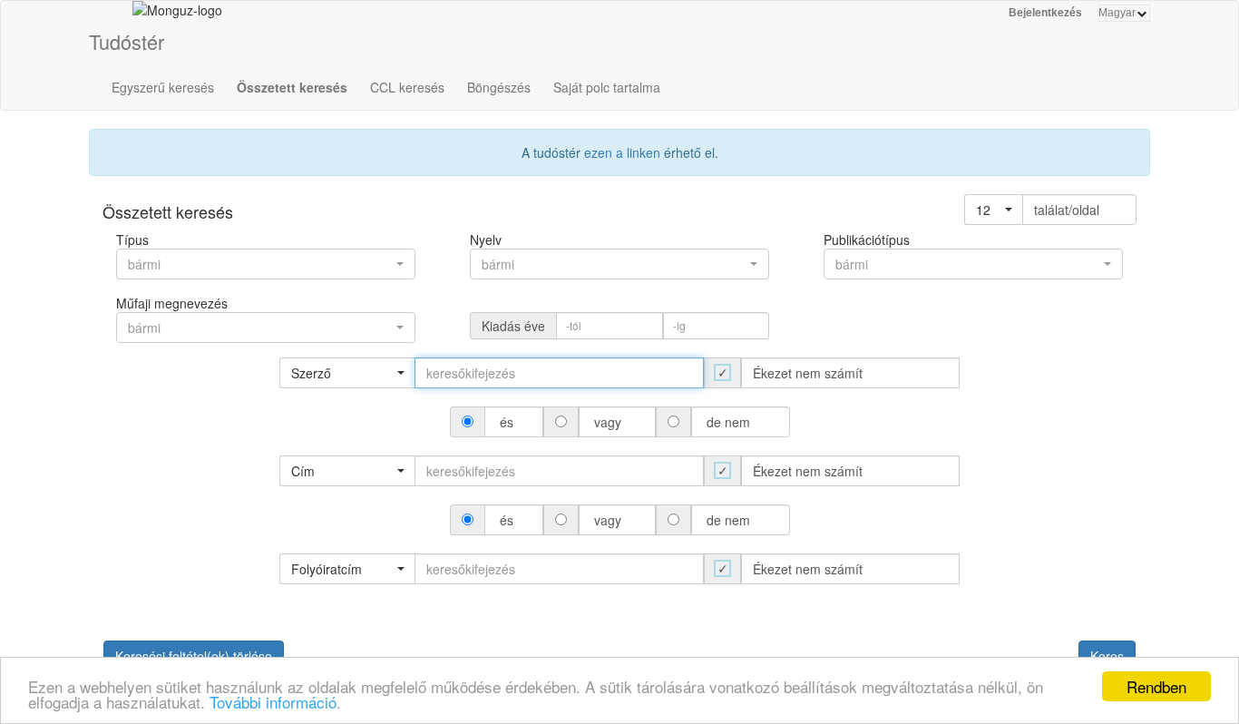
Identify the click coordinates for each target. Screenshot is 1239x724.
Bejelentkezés (1045, 12)
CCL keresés (407, 87)
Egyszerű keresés (163, 87)
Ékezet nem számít (808, 373)
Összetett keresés (292, 87)
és (506, 422)
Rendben (1156, 686)
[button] (993, 209)
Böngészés (499, 87)
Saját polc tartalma (606, 87)
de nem (728, 422)
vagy (607, 422)
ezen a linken (622, 152)
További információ (273, 701)
